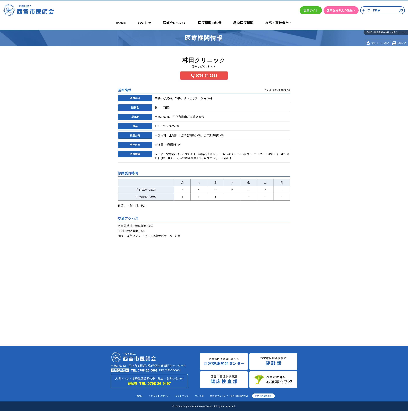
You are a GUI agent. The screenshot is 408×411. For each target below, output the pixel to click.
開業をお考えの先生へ (341, 10)
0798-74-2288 (206, 76)
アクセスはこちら (263, 396)
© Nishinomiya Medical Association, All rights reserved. (204, 406)
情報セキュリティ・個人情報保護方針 (229, 396)
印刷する (401, 43)
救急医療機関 (243, 23)
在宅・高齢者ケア (278, 23)
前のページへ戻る (380, 43)
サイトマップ (182, 396)
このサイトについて (159, 396)
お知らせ (144, 23)
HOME (121, 23)
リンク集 (199, 396)
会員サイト (311, 10)
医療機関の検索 (210, 23)
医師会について (174, 23)
